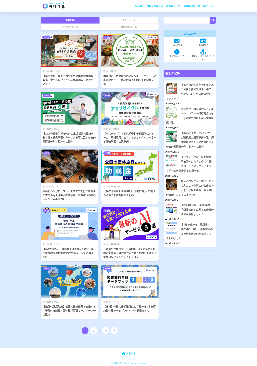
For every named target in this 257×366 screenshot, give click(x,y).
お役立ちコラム (154, 6)
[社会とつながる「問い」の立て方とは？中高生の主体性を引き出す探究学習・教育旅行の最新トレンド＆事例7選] (171, 184)
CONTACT (209, 6)
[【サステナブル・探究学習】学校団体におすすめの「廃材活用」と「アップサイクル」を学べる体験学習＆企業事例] (171, 160)
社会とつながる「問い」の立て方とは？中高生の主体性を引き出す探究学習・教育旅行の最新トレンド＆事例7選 (190, 188)
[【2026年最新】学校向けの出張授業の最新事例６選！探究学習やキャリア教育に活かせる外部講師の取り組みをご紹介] (171, 136)
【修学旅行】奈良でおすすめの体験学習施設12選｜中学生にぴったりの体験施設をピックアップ (190, 91)
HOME (130, 353)
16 (105, 330)
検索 (213, 20)
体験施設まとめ (191, 6)
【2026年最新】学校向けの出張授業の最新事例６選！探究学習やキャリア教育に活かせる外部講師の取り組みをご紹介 (190, 140)
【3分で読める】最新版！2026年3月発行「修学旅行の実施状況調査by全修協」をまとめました (189, 231)
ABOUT (139, 6)
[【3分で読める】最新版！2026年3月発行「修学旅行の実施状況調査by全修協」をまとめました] (171, 228)
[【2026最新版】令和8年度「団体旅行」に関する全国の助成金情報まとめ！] (171, 208)
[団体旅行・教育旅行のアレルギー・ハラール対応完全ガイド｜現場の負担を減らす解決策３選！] (171, 112)
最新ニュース (173, 6)
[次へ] (114, 330)
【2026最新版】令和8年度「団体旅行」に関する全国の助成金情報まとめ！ (197, 210)
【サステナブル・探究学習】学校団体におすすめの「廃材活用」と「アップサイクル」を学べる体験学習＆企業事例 (190, 164)
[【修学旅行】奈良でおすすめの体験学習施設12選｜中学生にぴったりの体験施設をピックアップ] (171, 88)
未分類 (46, 38)
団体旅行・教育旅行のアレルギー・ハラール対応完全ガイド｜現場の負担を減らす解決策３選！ (190, 115)
